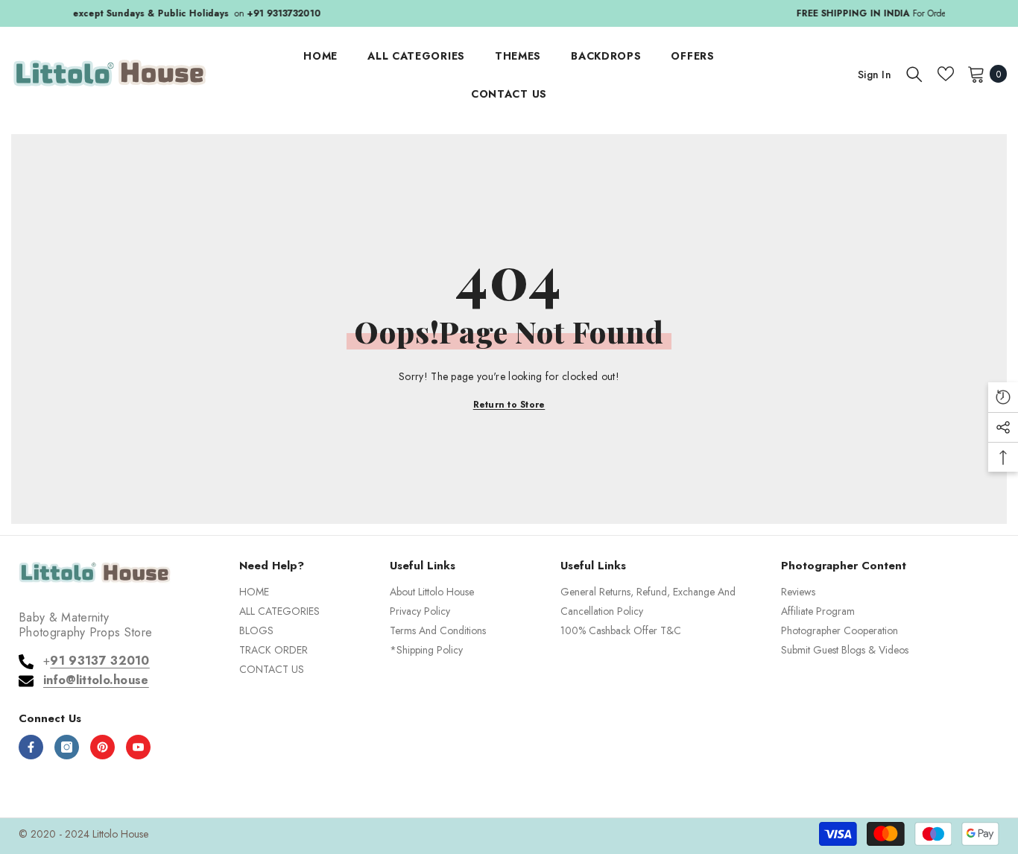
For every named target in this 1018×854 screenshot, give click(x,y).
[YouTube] (138, 747)
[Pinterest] (102, 747)
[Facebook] (31, 747)
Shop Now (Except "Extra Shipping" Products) (656, 13)
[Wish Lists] (946, 74)
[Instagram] (66, 747)
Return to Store (509, 404)
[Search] (914, 73)
